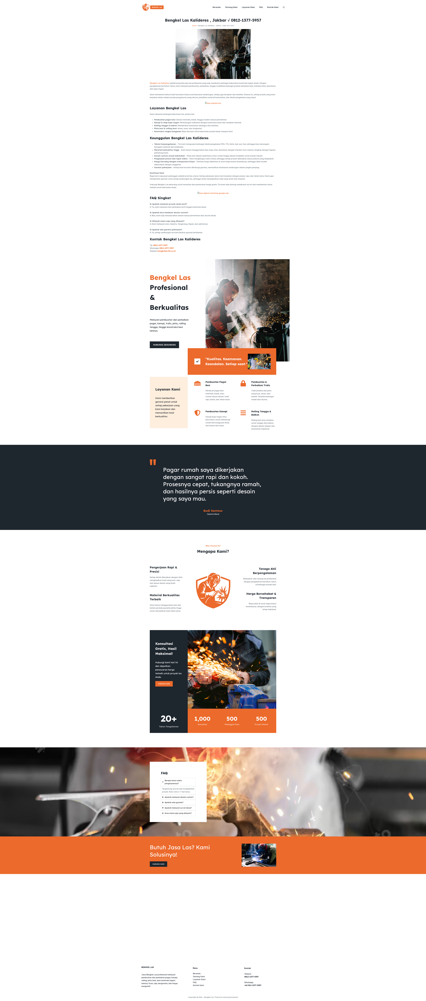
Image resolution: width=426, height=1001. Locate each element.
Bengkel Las (209, 997)
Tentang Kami (231, 7)
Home (194, 25)
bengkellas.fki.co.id (167, 251)
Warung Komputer (230, 997)
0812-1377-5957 (160, 245)
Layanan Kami (248, 7)
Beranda (217, 7)
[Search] (284, 7)
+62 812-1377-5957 (252, 985)
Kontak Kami (272, 7)
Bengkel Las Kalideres (159, 83)
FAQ (261, 7)
